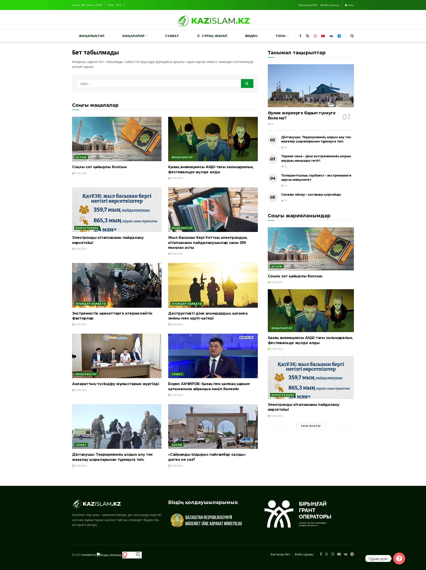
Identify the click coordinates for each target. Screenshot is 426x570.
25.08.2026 (80, 390)
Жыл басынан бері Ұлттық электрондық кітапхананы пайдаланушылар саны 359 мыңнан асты (207, 242)
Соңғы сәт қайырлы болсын (99, 167)
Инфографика (87, 228)
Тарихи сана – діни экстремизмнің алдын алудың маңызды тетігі (316, 158)
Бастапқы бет (308, 5)
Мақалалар (133, 36)
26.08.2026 (80, 248)
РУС (119, 5)
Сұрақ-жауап (214, 36)
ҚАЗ (110, 5)
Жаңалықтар (92, 36)
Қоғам (177, 444)
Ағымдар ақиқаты (91, 303)
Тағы (280, 36)
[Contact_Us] (399, 558)
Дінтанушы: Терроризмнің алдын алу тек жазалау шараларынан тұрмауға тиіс (316, 139)
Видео (251, 36)
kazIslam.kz (89, 555)
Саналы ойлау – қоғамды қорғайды (311, 194)
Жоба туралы (329, 5)
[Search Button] (247, 83)
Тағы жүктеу (311, 426)
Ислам (81, 157)
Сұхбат (172, 36)
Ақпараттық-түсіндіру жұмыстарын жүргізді (115, 384)
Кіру (350, 5)
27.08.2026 (80, 173)
